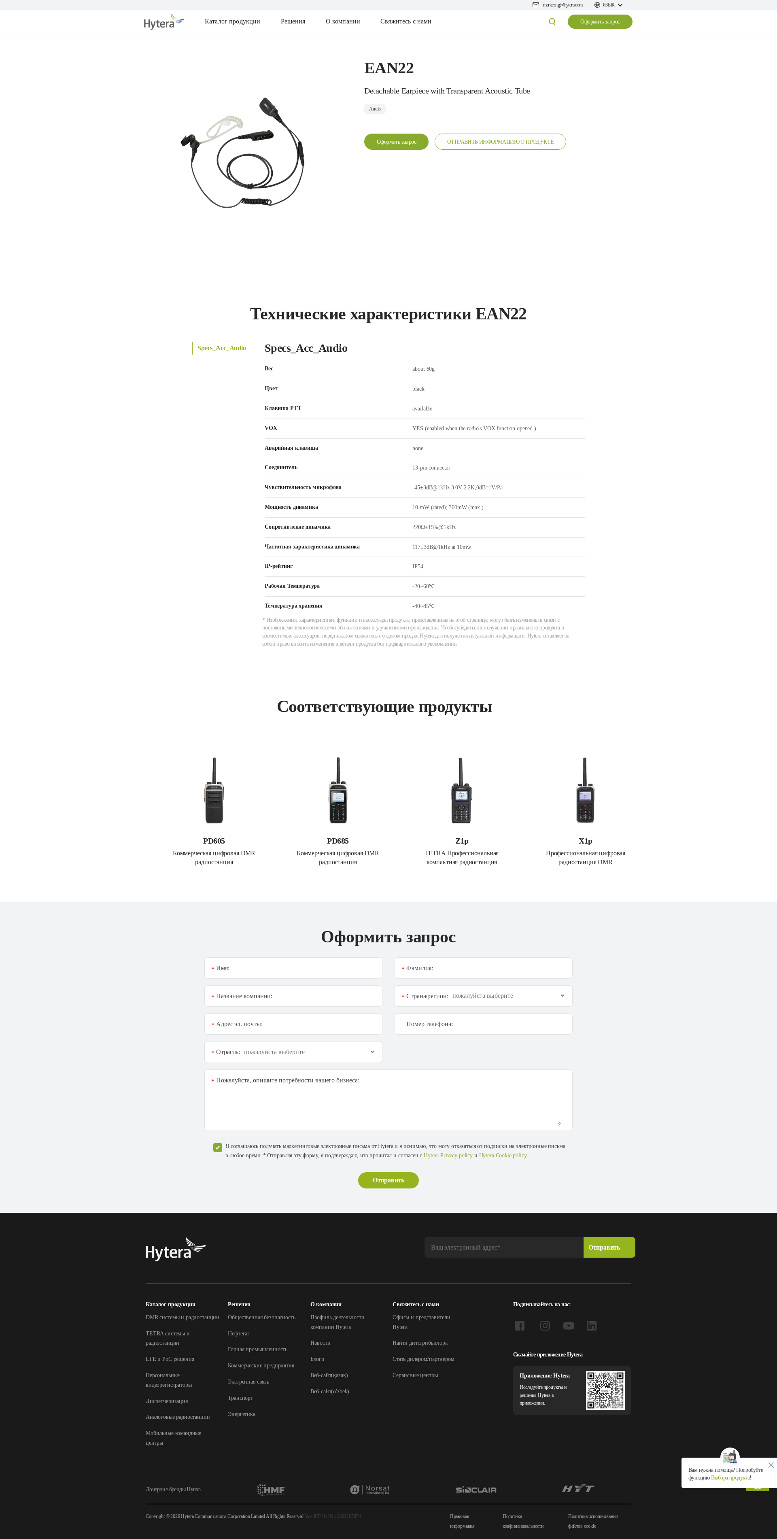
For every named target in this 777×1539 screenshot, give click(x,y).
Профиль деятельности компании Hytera (337, 1322)
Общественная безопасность (261, 1317)
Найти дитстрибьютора (420, 1343)
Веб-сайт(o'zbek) (330, 1391)
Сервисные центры (415, 1375)
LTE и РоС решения (170, 1359)
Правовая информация (462, 1521)
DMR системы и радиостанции (182, 1317)
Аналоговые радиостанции (178, 1417)
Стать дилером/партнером (423, 1359)
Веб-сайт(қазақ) (329, 1375)
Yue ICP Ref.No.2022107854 (333, 1516)
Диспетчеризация (167, 1401)
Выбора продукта (729, 1478)
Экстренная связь (248, 1382)
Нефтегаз (239, 1334)
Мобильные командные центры (173, 1438)
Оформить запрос (600, 22)
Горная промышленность (257, 1349)
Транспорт (240, 1398)
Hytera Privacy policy (448, 1155)
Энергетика (241, 1414)
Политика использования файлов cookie (593, 1521)
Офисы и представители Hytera (421, 1322)
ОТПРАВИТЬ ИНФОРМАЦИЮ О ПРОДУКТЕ (500, 142)
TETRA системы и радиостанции (168, 1338)
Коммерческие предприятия (261, 1366)
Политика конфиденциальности (523, 1521)
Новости (320, 1343)
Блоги (317, 1359)
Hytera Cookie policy (503, 1155)
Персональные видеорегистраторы (168, 1380)
